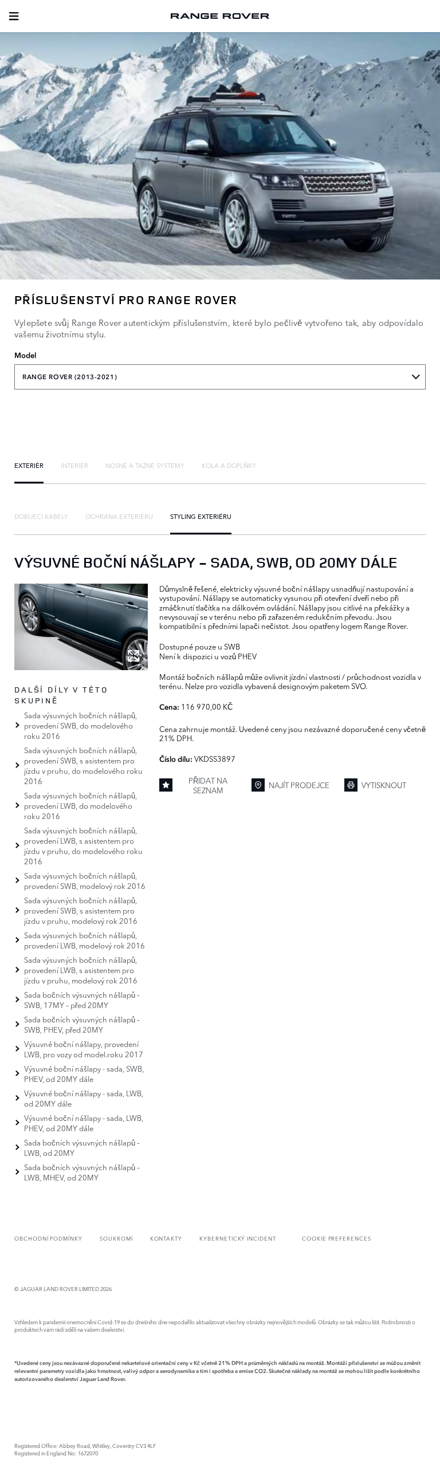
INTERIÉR (74, 465)
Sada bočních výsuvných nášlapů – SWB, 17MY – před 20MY (82, 999)
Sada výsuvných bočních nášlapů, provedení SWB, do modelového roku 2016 (80, 725)
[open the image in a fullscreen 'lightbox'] (81, 627)
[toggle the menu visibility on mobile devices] (13, 16)
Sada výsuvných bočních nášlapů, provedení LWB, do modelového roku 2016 (80, 805)
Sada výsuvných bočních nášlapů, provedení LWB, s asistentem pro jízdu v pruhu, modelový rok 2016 (81, 969)
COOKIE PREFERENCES (336, 1238)
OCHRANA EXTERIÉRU (119, 516)
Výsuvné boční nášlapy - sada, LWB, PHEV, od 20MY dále (83, 1122)
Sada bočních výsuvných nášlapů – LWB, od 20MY (82, 1147)
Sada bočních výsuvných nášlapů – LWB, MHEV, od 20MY (82, 1172)
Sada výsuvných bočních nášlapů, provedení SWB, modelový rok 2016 (85, 880)
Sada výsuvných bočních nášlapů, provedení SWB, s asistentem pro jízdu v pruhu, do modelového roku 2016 (83, 765)
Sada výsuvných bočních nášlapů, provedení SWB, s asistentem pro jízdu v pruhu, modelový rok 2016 (81, 910)
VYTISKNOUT (384, 785)
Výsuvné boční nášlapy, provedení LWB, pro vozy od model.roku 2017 (83, 1048)
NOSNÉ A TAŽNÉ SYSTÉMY (144, 465)
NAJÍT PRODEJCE (299, 785)
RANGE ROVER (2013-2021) (69, 377)
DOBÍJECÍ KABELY (41, 516)
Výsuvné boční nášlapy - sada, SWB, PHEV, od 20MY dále (84, 1073)
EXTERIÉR (29, 465)
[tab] (29, 465)
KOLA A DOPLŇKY (229, 465)
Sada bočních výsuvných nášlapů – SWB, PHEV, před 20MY (82, 1024)
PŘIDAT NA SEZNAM (207, 785)
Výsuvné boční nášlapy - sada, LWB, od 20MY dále (83, 1098)
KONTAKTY (166, 1238)
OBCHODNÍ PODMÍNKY (48, 1238)
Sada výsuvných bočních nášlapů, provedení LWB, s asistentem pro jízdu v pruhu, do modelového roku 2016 (83, 845)
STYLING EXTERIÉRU (200, 516)
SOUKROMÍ (116, 1238)
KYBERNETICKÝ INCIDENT (237, 1238)
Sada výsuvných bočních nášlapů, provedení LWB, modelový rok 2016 (84, 940)
